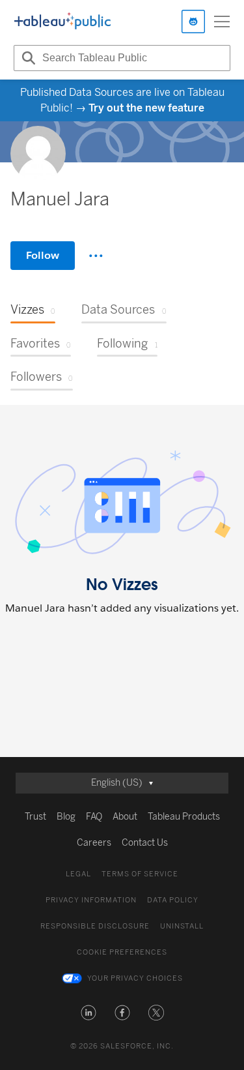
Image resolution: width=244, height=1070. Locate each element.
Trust (35, 816)
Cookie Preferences (122, 952)
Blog (66, 816)
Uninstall (182, 926)
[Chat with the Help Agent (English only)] (193, 21)
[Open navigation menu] (222, 21)
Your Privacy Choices (135, 978)
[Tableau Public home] (62, 21)
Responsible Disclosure (95, 926)
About (125, 816)
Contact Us (145, 842)
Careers (94, 842)
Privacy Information (91, 900)
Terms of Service (140, 874)
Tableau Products (184, 816)
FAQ (94, 816)
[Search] (26, 58)
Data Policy (172, 900)
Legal (78, 874)
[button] (88, 1012)
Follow (42, 255)
